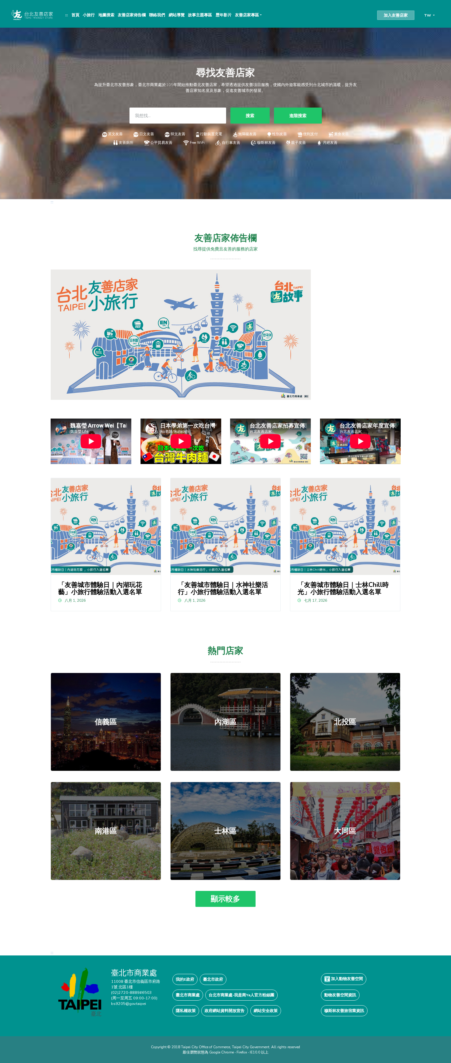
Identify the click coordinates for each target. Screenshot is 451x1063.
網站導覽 (177, 15)
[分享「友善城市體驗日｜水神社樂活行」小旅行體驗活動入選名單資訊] (226, 526)
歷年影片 (224, 15)
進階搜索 (297, 115)
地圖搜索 (106, 15)
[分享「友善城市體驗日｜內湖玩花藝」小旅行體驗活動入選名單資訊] (106, 526)
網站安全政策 (266, 1010)
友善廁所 (126, 142)
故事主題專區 (200, 15)
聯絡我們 (157, 15)
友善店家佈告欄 (132, 15)
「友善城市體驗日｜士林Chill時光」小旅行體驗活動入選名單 (343, 588)
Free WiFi (197, 142)
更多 (105, 722)
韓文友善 (178, 134)
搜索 (250, 115)
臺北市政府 (213, 979)
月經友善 (330, 142)
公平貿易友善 (161, 142)
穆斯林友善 (266, 142)
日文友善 (146, 134)
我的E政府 (185, 979)
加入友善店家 (396, 15)
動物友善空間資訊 (340, 995)
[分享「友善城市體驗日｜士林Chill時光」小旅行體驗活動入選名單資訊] (345, 526)
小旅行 (89, 15)
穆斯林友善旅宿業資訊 (344, 1010)
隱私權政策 (186, 1010)
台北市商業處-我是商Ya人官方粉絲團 (241, 995)
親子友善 (298, 142)
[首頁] (31, 14)
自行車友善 (231, 142)
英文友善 (115, 134)
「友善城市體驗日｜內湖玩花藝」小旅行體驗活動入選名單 (100, 588)
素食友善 (341, 134)
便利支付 (310, 134)
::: (66, 15)
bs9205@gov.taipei (128, 1003)
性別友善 (279, 134)
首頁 (75, 15)
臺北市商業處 (188, 995)
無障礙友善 (247, 134)
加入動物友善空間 (346, 978)
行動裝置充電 (211, 134)
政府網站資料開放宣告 (225, 1010)
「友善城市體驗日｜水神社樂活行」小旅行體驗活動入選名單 (223, 588)
